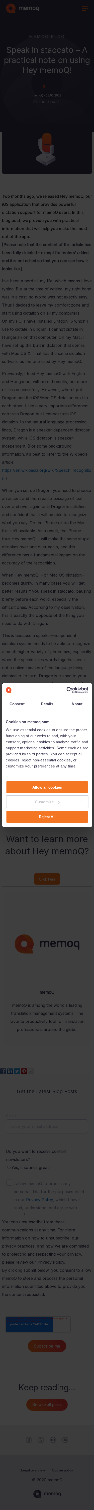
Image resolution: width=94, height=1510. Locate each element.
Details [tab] (47, 704)
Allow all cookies (47, 787)
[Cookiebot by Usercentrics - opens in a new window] (67, 690)
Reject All (47, 817)
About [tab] (76, 704)
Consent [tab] (17, 704)
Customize (44, 802)
